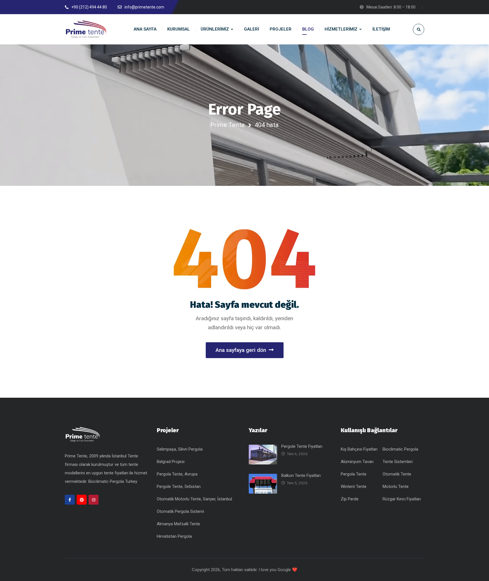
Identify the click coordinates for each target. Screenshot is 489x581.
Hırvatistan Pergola (174, 536)
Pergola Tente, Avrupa (177, 474)
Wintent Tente (353, 486)
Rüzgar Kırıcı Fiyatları (402, 499)
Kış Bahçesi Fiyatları (359, 449)
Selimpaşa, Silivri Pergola (180, 449)
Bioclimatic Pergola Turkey (112, 481)
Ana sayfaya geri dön (241, 350)
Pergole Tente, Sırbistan (179, 486)
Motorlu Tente (396, 486)
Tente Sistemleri (398, 461)
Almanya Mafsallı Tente (178, 523)
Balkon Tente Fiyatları (301, 475)
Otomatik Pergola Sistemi (180, 511)
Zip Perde (350, 499)
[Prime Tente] (86, 29)
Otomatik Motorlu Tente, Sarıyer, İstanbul (194, 499)
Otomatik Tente (397, 474)
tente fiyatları (116, 472)
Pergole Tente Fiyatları (301, 446)
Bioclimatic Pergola (400, 449)
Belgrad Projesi (171, 461)
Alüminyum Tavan (357, 461)
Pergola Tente (353, 474)
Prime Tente (227, 124)
